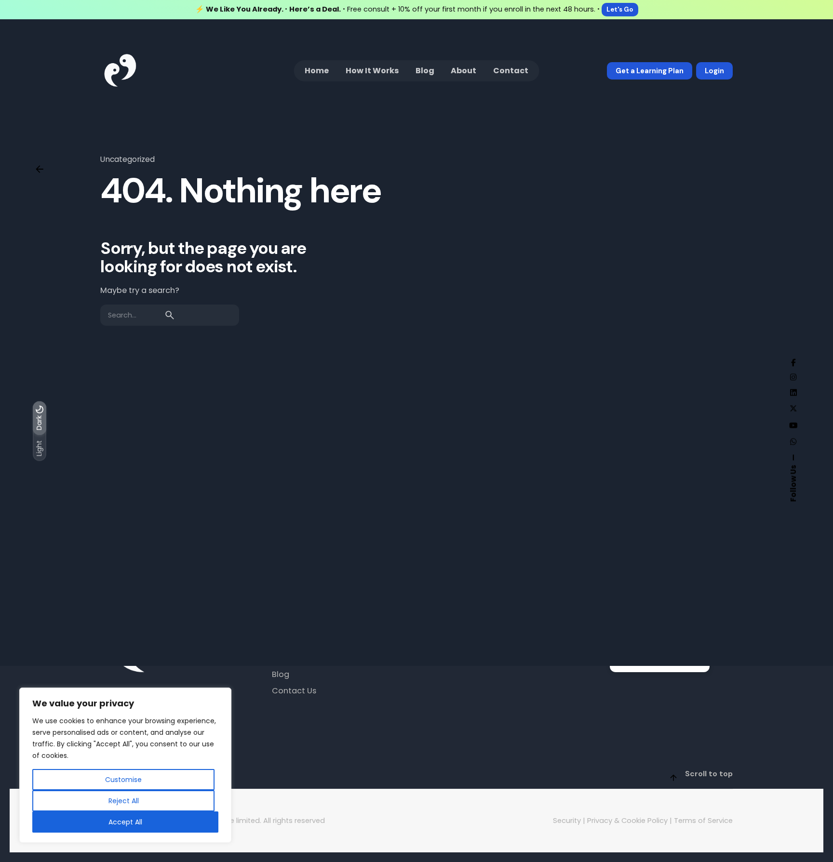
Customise (123, 779)
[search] (169, 315)
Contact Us (294, 691)
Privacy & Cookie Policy (627, 820)
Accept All (125, 822)
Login (714, 71)
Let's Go (619, 9)
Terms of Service (703, 820)
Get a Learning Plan (650, 71)
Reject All (123, 801)
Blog (280, 674)
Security (567, 820)
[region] (125, 765)
